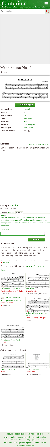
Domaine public (30, 125)
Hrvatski (14, 440)
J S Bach (27, 109)
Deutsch (27, 437)
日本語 (28, 440)
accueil (10, 434)
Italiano (21, 440)
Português (13, 443)
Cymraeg (19, 437)
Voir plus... (6, 230)
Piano (26, 115)
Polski (6, 443)
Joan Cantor (28, 128)
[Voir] (25, 88)
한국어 (34, 440)
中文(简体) (30, 445)
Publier (36, 240)
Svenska (36, 443)
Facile (26, 121)
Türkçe (43, 443)
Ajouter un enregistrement (39, 144)
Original (11, 213)
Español (7, 440)
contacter (29, 434)
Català (12, 437)
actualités (19, 434)
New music (28, 118)
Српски (29, 443)
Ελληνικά (35, 437)
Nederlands (41, 440)
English (43, 437)
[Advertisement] (25, 39)
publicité (39, 434)
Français (19, 213)
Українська (20, 445)
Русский (21, 443)
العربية (6, 437)
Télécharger (26, 104)
